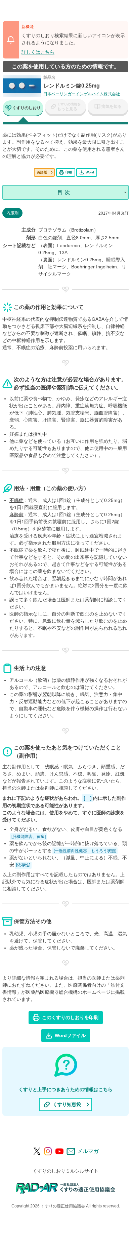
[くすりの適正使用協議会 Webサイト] (66, 1188)
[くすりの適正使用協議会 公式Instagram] (48, 1151)
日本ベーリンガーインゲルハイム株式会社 (81, 94)
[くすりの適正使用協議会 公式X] (37, 1151)
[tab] (23, 108)
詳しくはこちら (37, 52)
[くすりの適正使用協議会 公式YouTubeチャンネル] (59, 1151)
